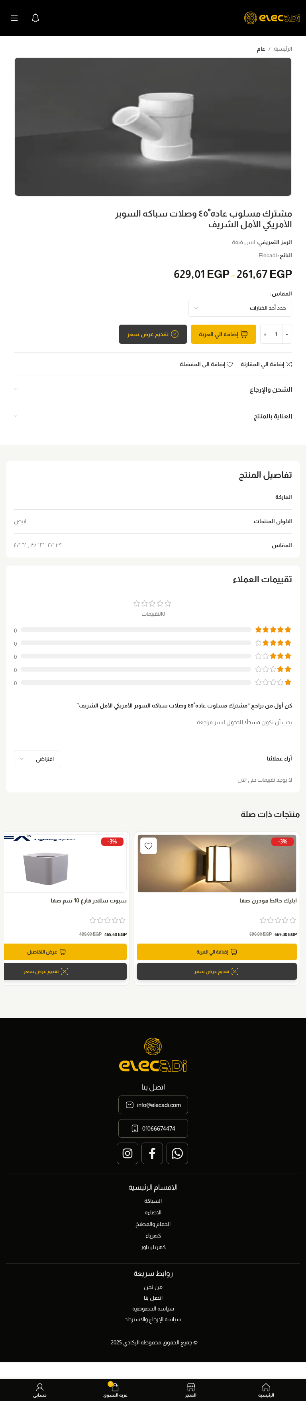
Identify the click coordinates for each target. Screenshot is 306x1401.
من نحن (153, 1287)
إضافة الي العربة (218, 334)
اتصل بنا (153, 1298)
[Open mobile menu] (14, 18)
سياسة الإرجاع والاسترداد (153, 1319)
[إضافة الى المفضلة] (149, 846)
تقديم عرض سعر (148, 334)
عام (261, 48)
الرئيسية (283, 48)
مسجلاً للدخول (243, 722)
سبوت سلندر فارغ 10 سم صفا (89, 900)
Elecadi (268, 255)
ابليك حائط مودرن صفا (268, 900)
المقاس (282, 293)
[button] (217, 952)
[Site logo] (272, 17)
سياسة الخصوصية (153, 1308)
